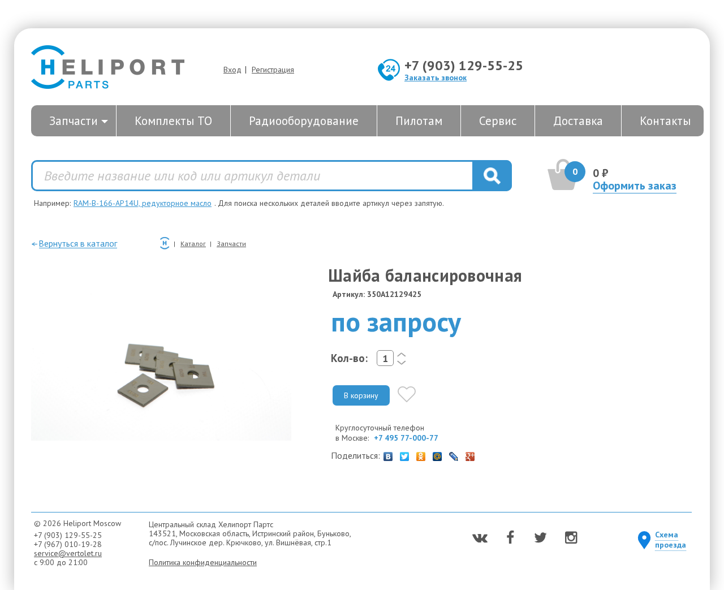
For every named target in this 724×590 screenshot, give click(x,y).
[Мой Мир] (437, 453)
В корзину (361, 395)
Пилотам (418, 120)
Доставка (578, 120)
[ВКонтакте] (388, 453)
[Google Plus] (470, 453)
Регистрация (273, 69)
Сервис (497, 120)
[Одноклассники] (421, 453)
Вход (232, 69)
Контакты (665, 120)
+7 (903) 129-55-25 (463, 65)
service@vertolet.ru (68, 553)
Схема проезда (670, 539)
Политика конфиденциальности (203, 562)
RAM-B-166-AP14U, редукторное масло (143, 203)
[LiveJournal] (454, 453)
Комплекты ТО (173, 120)
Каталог (193, 243)
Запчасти (73, 120)
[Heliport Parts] (107, 68)
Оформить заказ (634, 185)
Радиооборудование (304, 120)
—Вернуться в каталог (74, 243)
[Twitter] (405, 453)
